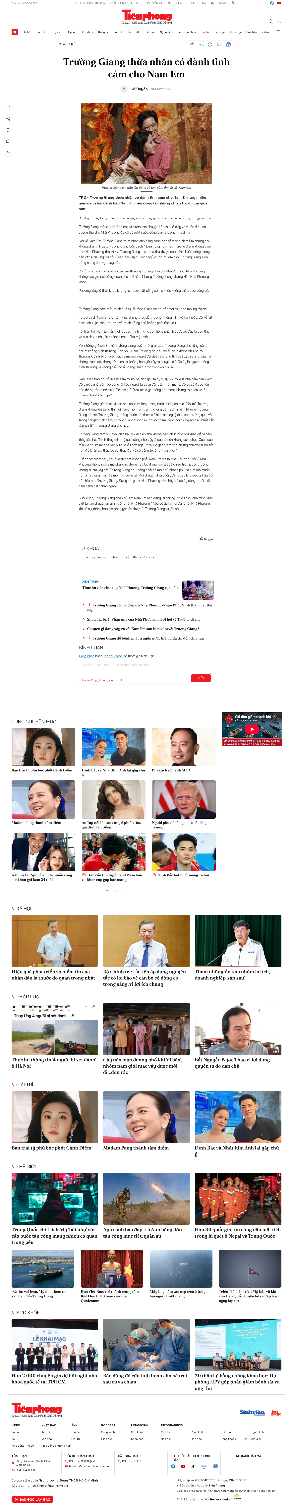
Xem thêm (278, 32)
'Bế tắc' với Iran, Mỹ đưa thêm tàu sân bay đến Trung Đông (40, 1293)
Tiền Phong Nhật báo (125, 3)
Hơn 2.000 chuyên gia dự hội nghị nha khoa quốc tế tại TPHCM (54, 1378)
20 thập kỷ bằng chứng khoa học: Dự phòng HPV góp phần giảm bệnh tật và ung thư (237, 1381)
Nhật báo (48, 1425)
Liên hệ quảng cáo (79, 1456)
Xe (179, 32)
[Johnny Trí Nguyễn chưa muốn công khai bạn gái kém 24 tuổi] (43, 852)
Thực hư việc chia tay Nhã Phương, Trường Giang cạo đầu (130, 587)
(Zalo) (93, 1461)
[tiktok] (195, 1466)
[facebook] (271, 3)
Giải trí (205, 32)
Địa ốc (72, 32)
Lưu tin (8, 130)
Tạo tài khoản (113, 656)
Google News (228, 44)
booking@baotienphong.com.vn (89, 1466)
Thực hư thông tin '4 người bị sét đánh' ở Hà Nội (54, 1063)
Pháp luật (133, 32)
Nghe (8, 108)
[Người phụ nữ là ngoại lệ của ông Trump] (184, 799)
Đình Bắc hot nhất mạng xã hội (183, 875)
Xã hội (27, 32)
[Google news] (217, 1466)
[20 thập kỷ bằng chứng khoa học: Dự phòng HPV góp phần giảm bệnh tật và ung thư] (238, 1345)
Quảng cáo (227, 3)
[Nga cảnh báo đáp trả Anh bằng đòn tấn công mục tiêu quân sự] (146, 1199)
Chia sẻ (8, 119)
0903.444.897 (131, 1461)
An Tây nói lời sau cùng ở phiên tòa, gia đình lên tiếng (111, 824)
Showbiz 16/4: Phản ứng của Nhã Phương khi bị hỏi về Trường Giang (144, 619)
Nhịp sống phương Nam (56, 1445)
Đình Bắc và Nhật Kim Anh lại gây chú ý (113, 772)
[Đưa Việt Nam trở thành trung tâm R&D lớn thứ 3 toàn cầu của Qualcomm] (112, 1269)
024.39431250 (25, 1470)
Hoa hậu (251, 32)
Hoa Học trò (185, 3)
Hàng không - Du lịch (234, 1439)
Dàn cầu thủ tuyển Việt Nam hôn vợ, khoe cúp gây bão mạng (112, 877)
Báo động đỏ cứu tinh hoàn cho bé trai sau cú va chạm (145, 1378)
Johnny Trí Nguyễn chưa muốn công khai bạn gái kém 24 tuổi (42, 877)
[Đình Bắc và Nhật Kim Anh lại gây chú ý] (114, 747)
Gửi (201, 678)
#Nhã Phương (144, 557)
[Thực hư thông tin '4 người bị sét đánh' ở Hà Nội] (55, 1029)
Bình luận (8, 141)
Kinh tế (40, 32)
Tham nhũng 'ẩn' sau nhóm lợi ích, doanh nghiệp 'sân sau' (232, 975)
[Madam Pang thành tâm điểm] (43, 799)
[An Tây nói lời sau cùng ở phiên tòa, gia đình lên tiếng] (114, 799)
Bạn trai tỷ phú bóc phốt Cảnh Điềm (42, 770)
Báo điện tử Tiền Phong (147, 17)
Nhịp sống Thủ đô (23, 1445)
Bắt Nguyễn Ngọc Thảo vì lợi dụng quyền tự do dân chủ (232, 1063)
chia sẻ (192, 44)
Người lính (166, 32)
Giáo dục (219, 32)
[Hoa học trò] (276, 1413)
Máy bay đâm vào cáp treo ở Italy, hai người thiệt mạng (178, 1293)
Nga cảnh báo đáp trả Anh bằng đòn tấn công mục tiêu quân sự (142, 1232)
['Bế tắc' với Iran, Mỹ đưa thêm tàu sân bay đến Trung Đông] (43, 1269)
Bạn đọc (196, 1439)
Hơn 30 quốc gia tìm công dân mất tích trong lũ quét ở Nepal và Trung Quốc (238, 1232)
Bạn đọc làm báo (35, 1499)
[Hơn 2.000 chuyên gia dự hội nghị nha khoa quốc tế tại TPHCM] (55, 1345)
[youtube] (279, 3)
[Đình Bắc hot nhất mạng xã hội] (184, 852)
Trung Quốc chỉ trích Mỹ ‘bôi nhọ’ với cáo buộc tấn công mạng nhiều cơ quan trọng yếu (54, 1235)
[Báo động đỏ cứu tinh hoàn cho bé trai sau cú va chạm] (146, 1345)
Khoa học (236, 32)
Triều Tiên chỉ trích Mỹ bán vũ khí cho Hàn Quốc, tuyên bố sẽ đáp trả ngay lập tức (248, 1296)
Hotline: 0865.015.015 (90, 3)
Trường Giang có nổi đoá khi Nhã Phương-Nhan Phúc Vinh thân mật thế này (149, 607)
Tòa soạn (207, 3)
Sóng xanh (56, 32)
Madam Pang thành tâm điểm (36, 822)
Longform (139, 1425)
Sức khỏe (87, 32)
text (201, 44)
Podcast (108, 1425)
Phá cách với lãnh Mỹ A (171, 770)
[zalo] (206, 1466)
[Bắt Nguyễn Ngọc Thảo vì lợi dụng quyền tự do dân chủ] (238, 1029)
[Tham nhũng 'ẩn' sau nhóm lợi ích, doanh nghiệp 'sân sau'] (238, 941)
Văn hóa (191, 32)
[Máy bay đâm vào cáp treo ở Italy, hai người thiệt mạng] (181, 1269)
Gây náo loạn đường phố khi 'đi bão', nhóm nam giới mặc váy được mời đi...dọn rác (142, 1066)
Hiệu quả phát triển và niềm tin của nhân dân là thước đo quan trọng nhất (53, 975)
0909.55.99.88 (79, 1461)
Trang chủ (15, 32)
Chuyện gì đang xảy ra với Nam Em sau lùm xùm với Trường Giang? (143, 628)
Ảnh (74, 1425)
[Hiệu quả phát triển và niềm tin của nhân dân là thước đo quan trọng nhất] (55, 941)
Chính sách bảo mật (247, 1456)
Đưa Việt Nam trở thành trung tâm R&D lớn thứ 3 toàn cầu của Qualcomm (110, 1296)
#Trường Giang (93, 557)
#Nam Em (119, 557)
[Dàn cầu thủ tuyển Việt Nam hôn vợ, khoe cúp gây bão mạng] (114, 852)
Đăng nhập (86, 656)
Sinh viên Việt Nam (158, 3)
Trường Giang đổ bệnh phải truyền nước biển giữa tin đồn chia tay (148, 638)
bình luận (219, 44)
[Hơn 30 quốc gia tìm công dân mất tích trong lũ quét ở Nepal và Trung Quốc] (238, 1199)
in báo (210, 44)
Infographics (172, 1425)
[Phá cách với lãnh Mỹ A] (184, 747)
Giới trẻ (117, 32)
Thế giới (103, 32)
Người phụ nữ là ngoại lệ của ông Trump (179, 824)
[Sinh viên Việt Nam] (252, 1413)
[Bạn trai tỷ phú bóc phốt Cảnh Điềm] (43, 747)
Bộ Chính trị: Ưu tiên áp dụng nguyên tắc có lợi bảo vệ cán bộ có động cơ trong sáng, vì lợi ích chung (144, 978)
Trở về (8, 152)
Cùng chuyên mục (34, 722)
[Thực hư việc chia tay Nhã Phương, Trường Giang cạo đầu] (198, 590)
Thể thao (149, 32)
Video (265, 32)
